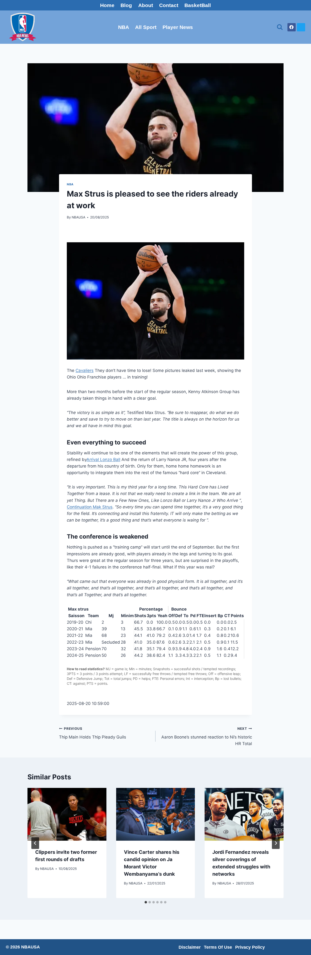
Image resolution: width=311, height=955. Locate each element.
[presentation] (66, 814)
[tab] (146, 902)
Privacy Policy (250, 947)
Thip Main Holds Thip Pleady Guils (92, 733)
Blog (126, 5)
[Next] (276, 843)
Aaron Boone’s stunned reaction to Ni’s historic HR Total (206, 736)
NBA (123, 27)
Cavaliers (85, 370)
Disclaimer (190, 947)
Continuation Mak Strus (89, 507)
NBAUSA (78, 217)
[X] (301, 27)
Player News (178, 27)
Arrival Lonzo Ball (103, 459)
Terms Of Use (218, 947)
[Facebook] (291, 27)
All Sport (145, 27)
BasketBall (197, 5)
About (145, 5)
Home (107, 5)
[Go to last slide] (35, 843)
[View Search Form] (280, 27)
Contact (168, 5)
